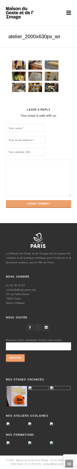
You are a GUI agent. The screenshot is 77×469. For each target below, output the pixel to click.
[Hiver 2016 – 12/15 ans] (17, 396)
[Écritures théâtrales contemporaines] (38, 442)
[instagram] (38, 327)
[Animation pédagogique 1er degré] (60, 442)
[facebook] (30, 327)
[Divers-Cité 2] (60, 396)
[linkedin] (46, 327)
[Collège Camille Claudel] (17, 423)
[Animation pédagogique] (17, 442)
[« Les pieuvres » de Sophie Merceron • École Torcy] (38, 423)
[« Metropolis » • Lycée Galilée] (60, 423)
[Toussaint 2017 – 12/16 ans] (38, 396)
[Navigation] (68, 13)
